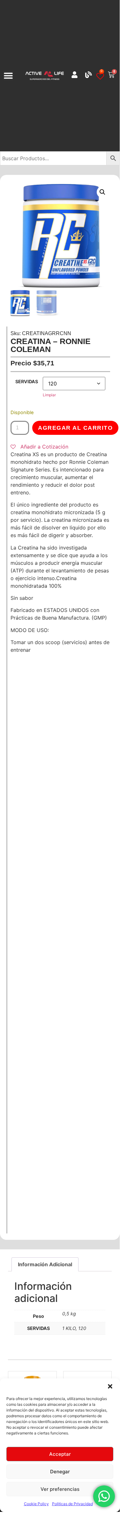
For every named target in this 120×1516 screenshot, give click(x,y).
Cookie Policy (36, 1503)
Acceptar (60, 1454)
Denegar (60, 1472)
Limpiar (49, 394)
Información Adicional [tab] (45, 1264)
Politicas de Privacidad (72, 1503)
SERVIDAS (26, 381)
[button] (110, 1386)
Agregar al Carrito (75, 428)
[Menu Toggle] (8, 75)
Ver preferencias (60, 1489)
